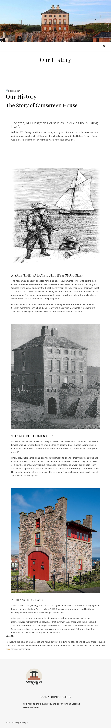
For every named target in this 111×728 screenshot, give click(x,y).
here (8, 648)
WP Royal (24, 722)
